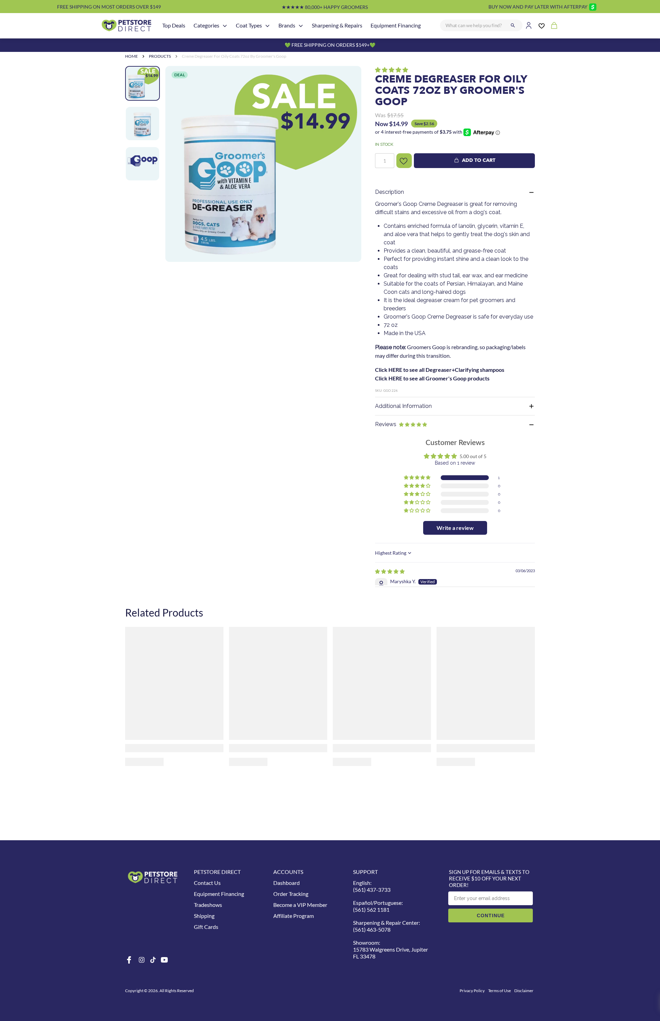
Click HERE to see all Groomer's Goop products (432, 378)
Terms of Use (499, 990)
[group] (263, 164)
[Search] (513, 25)
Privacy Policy (472, 990)
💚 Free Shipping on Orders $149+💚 (330, 45)
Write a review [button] (455, 527)
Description (389, 192)
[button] (391, 69)
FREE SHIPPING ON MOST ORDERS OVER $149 (109, 7)
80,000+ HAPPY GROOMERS (325, 7)
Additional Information (403, 406)
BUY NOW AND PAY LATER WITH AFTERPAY (537, 7)
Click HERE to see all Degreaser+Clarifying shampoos (439, 369)
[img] (390, 571)
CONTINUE (491, 915)
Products (160, 56)
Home (131, 56)
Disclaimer (524, 990)
